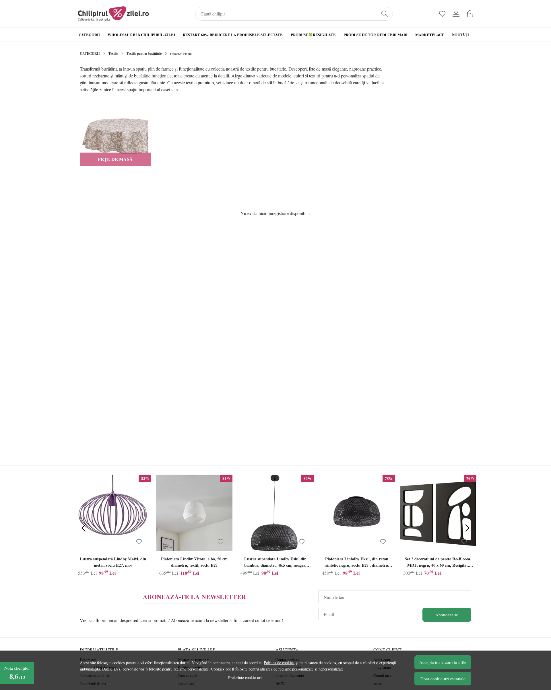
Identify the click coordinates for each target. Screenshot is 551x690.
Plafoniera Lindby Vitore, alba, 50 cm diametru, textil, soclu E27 (194, 562)
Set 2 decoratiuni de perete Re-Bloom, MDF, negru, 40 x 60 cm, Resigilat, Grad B (438, 563)
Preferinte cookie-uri (245, 677)
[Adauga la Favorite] (139, 542)
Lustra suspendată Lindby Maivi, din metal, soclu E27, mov (113, 562)
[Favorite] (442, 14)
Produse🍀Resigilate (313, 34)
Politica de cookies (279, 662)
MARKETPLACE (429, 34)
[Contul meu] (456, 14)
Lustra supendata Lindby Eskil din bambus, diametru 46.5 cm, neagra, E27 (275, 563)
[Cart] (469, 14)
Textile (113, 53)
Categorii (89, 34)
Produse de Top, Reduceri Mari (376, 34)
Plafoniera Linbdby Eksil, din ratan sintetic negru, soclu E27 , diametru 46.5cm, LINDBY (356, 563)
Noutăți (460, 34)
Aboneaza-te (446, 614)
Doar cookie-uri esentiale (442, 678)
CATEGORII (90, 53)
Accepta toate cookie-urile (442, 662)
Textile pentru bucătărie (144, 53)
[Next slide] (467, 528)
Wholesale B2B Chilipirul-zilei (141, 34)
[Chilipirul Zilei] (113, 14)
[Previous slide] (83, 528)
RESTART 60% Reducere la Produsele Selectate (233, 34)
